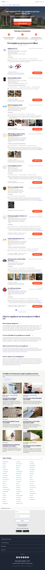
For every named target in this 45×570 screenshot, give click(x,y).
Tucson (4, 465)
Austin (31, 475)
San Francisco (6, 479)
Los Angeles (5, 471)
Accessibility (28, 561)
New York (18, 485)
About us (3, 549)
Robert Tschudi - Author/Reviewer (10, 395)
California (19, 561)
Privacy (16, 561)
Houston (31, 483)
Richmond (32, 491)
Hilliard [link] (10, 4)
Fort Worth (32, 481)
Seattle (31, 495)
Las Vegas (18, 481)
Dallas (31, 477)
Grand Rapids (19, 471)
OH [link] (6, 4)
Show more (40, 149)
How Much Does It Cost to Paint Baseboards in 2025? (31, 422)
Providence (32, 469)
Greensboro (19, 491)
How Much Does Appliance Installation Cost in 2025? (9, 399)
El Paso (31, 479)
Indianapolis (5, 503)
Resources (3, 546)
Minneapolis (19, 473)
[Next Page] (31, 310)
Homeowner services (6, 539)
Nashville (32, 473)
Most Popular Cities (5, 508)
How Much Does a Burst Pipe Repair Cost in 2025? (32, 399)
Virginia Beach (33, 493)
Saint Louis (18, 479)
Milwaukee (32, 499)
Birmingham (5, 461)
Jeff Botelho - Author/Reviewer (30, 395)
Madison (31, 497)
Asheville (18, 487)
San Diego (5, 477)
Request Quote (37, 72)
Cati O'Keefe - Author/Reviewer (29, 442)
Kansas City (18, 477)
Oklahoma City (19, 503)
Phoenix (4, 463)
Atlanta (4, 499)
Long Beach (5, 469)
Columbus (18, 501)
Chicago (4, 501)
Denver (4, 483)
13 (28, 310)
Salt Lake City (33, 487)
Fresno (4, 467)
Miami (4, 493)
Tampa (4, 497)
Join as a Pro (37, 1)
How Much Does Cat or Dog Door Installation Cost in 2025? (11, 445)
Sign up (22, 520)
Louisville (18, 461)
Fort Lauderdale (6, 489)
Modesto (5, 473)
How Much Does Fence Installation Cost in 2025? (32, 446)
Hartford (4, 485)
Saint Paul (18, 475)
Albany (17, 483)
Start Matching (22, 23)
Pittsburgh (32, 467)
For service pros (5, 542)
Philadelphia (32, 465)
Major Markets (7, 458)
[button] (11, 66)
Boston (17, 467)
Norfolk (31, 489)
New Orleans (19, 463)
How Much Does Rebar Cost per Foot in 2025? (11, 422)
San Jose (5, 481)
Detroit (17, 469)
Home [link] (4, 4)
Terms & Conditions (29, 563)
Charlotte (18, 489)
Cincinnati (18, 497)
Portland (32, 461)
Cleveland (18, 499)
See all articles (7, 379)
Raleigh (18, 493)
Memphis (32, 471)
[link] (22, 52)
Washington (5, 487)
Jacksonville (5, 491)
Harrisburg (32, 463)
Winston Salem (19, 495)
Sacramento (5, 475)
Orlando (4, 495)
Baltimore (18, 465)
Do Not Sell (23, 561)
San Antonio (32, 485)
